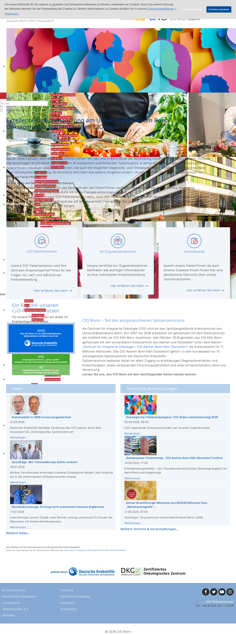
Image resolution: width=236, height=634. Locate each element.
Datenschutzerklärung (75, 596)
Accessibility (68, 609)
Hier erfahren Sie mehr (51, 290)
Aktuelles (8, 615)
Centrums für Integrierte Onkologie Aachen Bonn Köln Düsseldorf (95, 550)
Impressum (67, 602)
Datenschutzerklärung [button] (160, 8)
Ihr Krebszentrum (14, 590)
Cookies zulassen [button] (219, 9)
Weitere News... (18, 533)
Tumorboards (11, 602)
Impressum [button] (11, 13)
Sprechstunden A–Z (15, 609)
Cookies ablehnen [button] (192, 9)
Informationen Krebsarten (19, 596)
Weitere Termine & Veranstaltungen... (149, 529)
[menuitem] (63, 94)
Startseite (67, 590)
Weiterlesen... (19, 437)
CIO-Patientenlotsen (220, 601)
